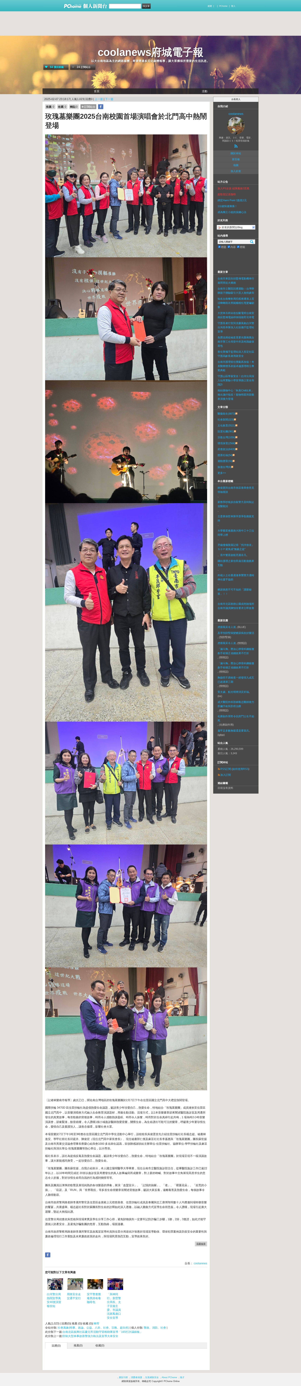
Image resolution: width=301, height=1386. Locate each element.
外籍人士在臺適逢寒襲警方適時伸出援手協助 (236, 577)
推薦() (78, 1345)
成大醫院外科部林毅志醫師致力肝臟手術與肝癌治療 (236, 704)
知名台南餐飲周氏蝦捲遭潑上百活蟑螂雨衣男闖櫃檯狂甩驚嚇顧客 (236, 303)
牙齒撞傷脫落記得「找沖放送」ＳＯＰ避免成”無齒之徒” (236, 547)
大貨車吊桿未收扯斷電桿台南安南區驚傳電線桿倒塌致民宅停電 (236, 315)
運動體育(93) (225, 461)
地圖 (235, 165)
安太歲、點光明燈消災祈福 (233, 691)
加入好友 (236, 171)
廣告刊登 (123, 1377)
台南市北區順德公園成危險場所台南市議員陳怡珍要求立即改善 (236, 605)
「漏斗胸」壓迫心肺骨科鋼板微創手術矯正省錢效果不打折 (236, 651)
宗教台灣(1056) (226, 437)
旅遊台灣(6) (224, 466)
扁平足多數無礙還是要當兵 (233, 730)
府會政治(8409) (226, 449)
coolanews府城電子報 (150, 52)
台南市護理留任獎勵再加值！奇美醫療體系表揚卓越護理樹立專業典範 (236, 366)
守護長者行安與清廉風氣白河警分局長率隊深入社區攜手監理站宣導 (236, 327)
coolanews (200, 1263)
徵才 (182, 1377)
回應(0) (56, 1345)
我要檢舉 (201, 1244)
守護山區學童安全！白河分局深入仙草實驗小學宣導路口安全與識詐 (236, 380)
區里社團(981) (226, 431)
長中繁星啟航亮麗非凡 (233, 555)
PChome (223, 6)
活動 (204, 91)
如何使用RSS (240, 768)
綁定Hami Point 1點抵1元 (232, 200)
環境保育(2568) (226, 443)
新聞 (210, 6)
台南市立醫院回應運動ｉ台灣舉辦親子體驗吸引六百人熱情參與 (236, 290)
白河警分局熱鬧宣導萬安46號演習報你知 (54, 1300)
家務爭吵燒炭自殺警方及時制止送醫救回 (236, 504)
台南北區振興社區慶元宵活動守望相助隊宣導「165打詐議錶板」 (103, 1331)
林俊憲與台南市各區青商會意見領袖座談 (236, 489)
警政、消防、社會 (155, 1327)
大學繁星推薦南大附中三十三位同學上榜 (236, 532)
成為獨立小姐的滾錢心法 (232, 212)
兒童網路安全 (152, 1377)
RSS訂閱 (225, 768)
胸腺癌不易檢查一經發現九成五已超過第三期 (236, 679)
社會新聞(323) (226, 419)
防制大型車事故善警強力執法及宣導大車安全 (90, 1336)
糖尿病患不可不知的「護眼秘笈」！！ (235, 591)
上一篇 (99, 99)
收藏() (99, 1345)
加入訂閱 (225, 774)
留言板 (236, 159)
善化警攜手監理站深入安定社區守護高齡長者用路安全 (236, 353)
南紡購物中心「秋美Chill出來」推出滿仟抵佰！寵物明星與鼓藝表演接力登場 (236, 394)
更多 (222, 472)
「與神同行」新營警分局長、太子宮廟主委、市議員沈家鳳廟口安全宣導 (114, 1306)
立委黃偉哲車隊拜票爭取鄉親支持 (236, 518)
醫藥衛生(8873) (226, 413)
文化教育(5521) (226, 425)
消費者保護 (136, 1377)
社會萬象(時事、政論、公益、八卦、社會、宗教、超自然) (93, 1327)
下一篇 (109, 99)
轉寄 (96, 1323)
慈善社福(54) (225, 455)
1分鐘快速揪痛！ (227, 206)
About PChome (169, 1377)
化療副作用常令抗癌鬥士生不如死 (236, 718)
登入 (233, 6)
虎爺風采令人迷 (227, 627)
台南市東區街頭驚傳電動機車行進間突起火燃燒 (236, 280)
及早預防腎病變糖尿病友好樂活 (236, 632)
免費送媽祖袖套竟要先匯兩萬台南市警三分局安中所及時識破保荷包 (236, 341)
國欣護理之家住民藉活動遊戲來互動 (236, 563)
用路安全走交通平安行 (74, 1296)
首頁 (96, 91)
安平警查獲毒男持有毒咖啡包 (94, 1298)
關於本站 (236, 153)
